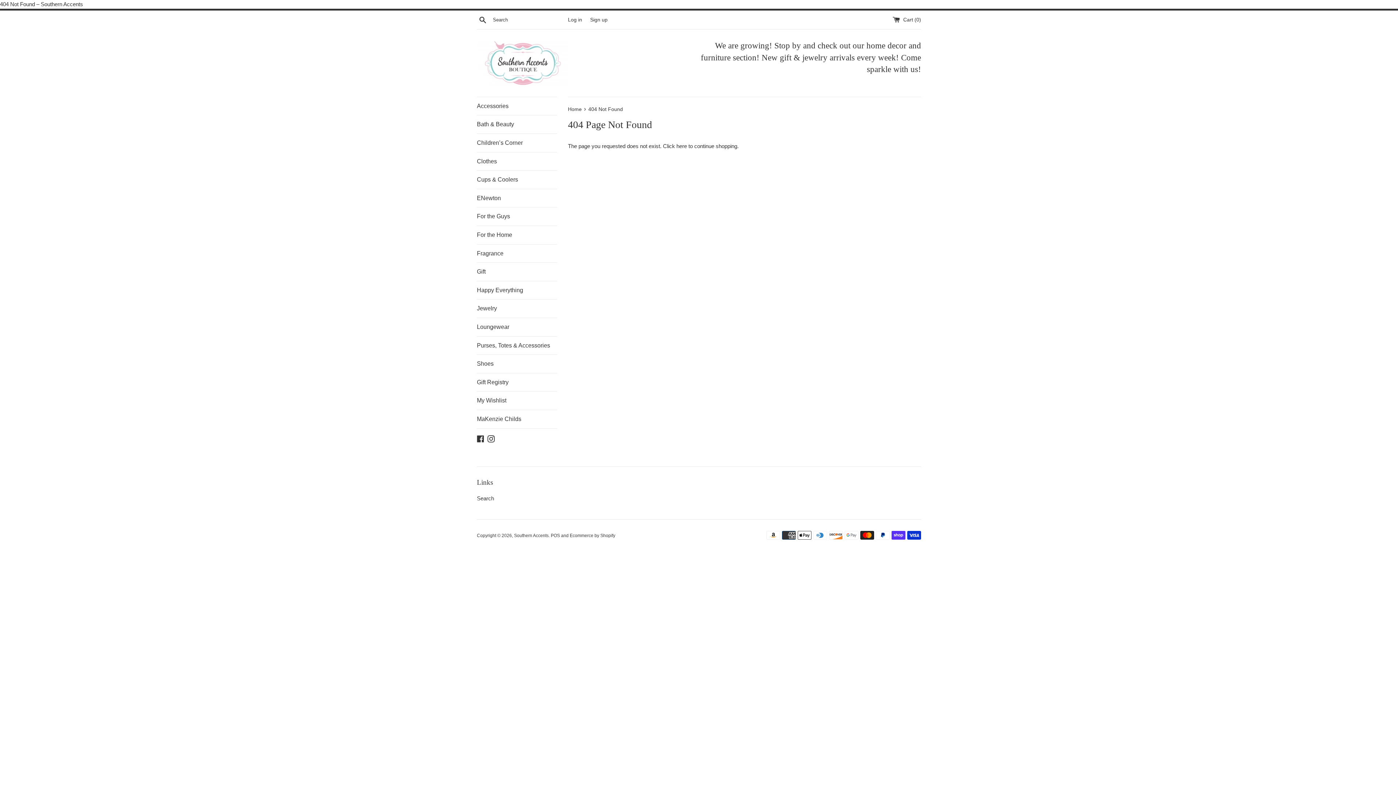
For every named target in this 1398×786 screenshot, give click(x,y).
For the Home (494, 235)
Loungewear (493, 327)
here (681, 146)
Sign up (599, 20)
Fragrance (490, 253)
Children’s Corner (500, 143)
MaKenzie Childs (499, 419)
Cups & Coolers (497, 179)
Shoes (485, 364)
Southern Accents (531, 535)
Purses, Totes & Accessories (513, 345)
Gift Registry (493, 382)
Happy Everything (500, 290)
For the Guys (493, 216)
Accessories (493, 106)
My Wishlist (491, 400)
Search (485, 498)
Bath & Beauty (495, 124)
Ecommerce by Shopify (592, 535)
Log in (575, 20)
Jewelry (487, 308)
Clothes (487, 161)
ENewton (489, 198)
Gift (481, 272)
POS (555, 535)
